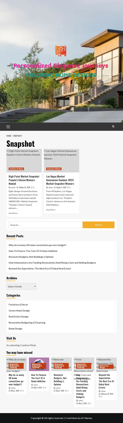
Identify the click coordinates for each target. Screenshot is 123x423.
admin (13, 187)
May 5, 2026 (15, 391)
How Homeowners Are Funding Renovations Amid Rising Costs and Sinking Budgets (52, 262)
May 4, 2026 (38, 387)
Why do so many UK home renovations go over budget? (37, 245)
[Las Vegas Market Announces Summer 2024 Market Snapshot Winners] (61, 161)
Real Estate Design (18, 316)
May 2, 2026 (83, 403)
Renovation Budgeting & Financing (27, 322)
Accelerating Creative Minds (21, 345)
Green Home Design (19, 310)
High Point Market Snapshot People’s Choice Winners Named (24, 179)
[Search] (113, 126)
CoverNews (71, 418)
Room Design (15, 328)
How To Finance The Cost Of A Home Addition (33, 251)
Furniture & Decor (16, 169)
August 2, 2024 (61, 187)
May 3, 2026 (60, 391)
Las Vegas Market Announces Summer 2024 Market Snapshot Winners (60, 179)
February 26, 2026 (107, 394)
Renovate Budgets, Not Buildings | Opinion (31, 256)
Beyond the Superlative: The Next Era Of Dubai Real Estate (40, 268)
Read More (13, 213)
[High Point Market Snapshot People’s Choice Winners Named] (24, 161)
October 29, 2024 (24, 187)
